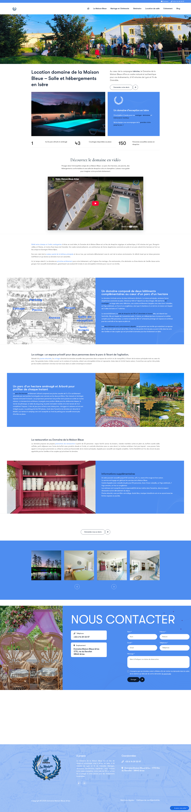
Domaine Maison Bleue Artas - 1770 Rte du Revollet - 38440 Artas (141, 769)
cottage (57, 358)
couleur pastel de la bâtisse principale (59, 254)
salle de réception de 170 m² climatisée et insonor (135, 314)
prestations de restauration (65, 444)
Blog (178, 9)
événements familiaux (121, 118)
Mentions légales (127, 800)
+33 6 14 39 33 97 (133, 761)
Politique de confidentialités (148, 800)
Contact (165, 1)
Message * (131, 654)
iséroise (136, 71)
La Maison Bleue (100, 9)
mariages (138, 115)
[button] (77, 586)
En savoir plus (166, 674)
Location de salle (152, 9)
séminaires (146, 115)
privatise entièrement (64, 261)
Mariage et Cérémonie (120, 9)
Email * (129, 643)
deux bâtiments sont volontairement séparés (120, 326)
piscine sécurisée (46, 358)
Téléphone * (164, 643)
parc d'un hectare (21, 393)
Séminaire (137, 9)
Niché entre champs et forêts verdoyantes (46, 244)
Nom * (129, 632)
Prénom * (163, 632)
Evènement (168, 9)
